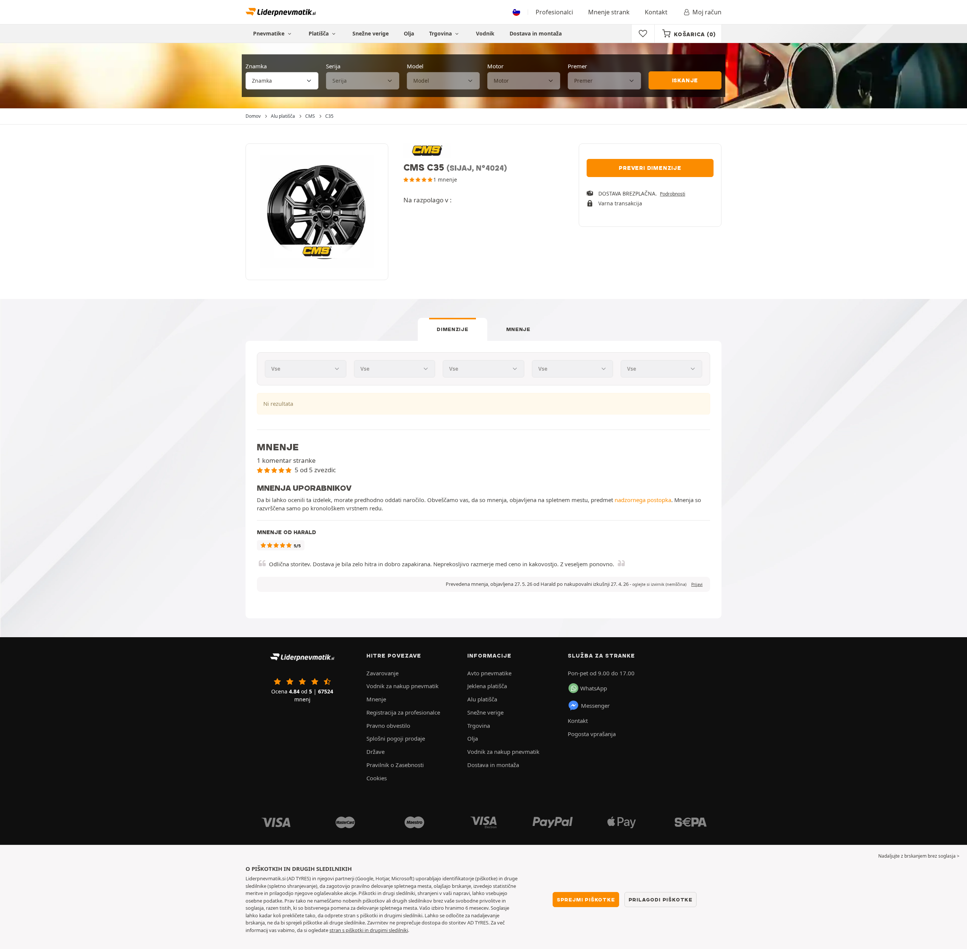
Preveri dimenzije (650, 168)
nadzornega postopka (643, 500)
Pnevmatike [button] (269, 33)
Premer (577, 66)
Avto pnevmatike (489, 673)
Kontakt (656, 12)
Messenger (595, 705)
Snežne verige (370, 33)
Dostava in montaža (536, 33)
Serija (333, 66)
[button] (659, 584)
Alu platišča (482, 699)
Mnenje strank (609, 12)
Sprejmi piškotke (586, 900)
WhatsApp (593, 688)
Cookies (376, 778)
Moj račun (706, 12)
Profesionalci (554, 12)
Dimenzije (452, 329)
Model (415, 66)
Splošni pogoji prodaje (395, 738)
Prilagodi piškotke (660, 900)
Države (375, 751)
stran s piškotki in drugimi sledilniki (368, 930)
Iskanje (685, 80)
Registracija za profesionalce (403, 712)
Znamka (256, 66)
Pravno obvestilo (388, 725)
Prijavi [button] (697, 584)
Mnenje (518, 329)
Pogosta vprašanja (592, 734)
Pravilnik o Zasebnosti (395, 765)
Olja (409, 33)
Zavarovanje (382, 673)
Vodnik (485, 33)
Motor (495, 66)
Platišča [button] (319, 33)
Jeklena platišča (487, 686)
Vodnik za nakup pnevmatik (402, 686)
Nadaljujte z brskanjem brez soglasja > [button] (918, 856)
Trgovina (441, 33)
